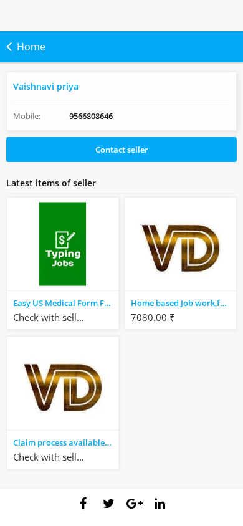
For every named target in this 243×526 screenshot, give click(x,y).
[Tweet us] (109, 503)
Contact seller (121, 149)
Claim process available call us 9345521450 (65, 442)
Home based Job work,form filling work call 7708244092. (183, 302)
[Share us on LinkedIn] (160, 503)
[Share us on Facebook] (83, 503)
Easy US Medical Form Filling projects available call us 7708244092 (65, 302)
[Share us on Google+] (134, 503)
